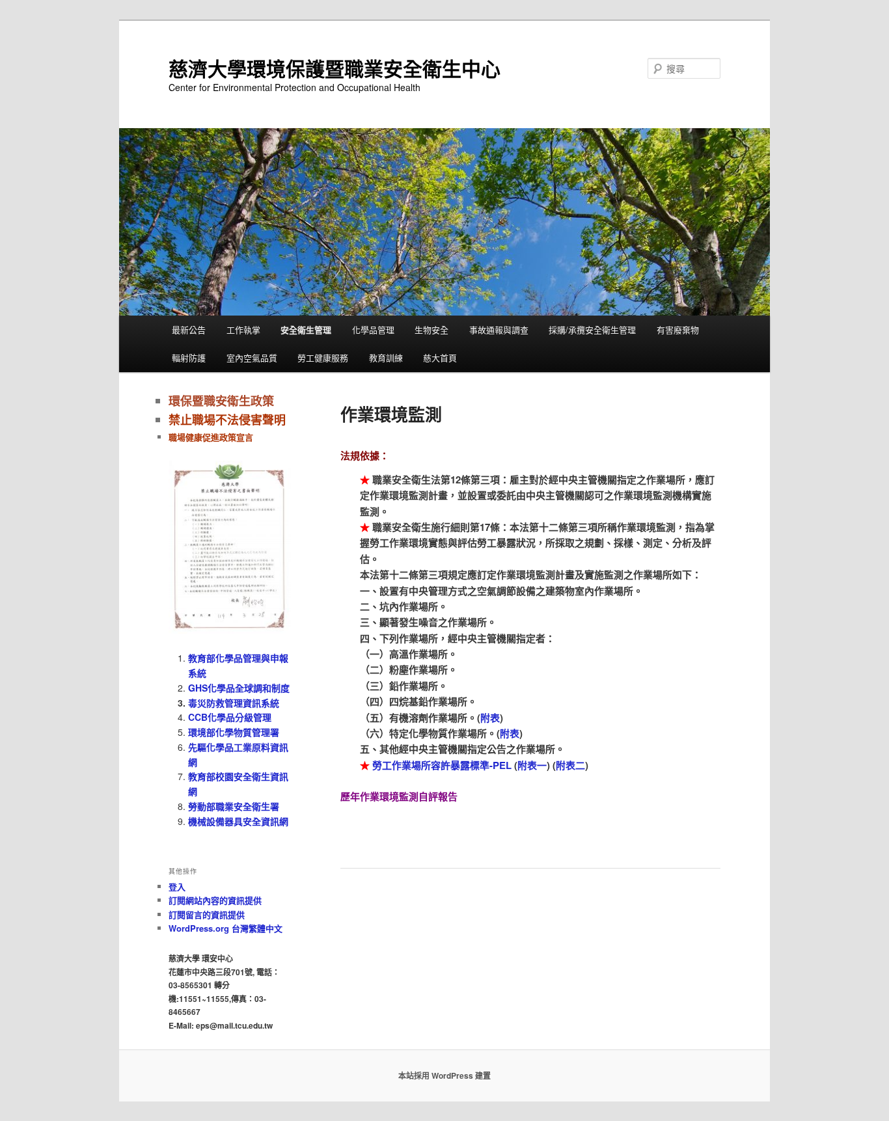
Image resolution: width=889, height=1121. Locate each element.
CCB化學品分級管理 (229, 716)
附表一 (532, 765)
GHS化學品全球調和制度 (239, 687)
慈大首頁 (440, 357)
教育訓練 (386, 357)
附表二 (570, 765)
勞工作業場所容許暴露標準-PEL (442, 765)
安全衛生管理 (305, 329)
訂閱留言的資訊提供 (207, 914)
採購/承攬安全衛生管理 (592, 329)
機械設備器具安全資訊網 (238, 821)
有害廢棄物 (678, 329)
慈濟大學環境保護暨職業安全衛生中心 (334, 68)
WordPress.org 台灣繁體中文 (225, 928)
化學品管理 (373, 329)
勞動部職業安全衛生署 (233, 806)
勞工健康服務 (322, 357)
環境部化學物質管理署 (233, 731)
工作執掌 (243, 329)
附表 (490, 717)
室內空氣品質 (251, 357)
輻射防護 (189, 357)
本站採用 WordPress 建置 (444, 1075)
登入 (177, 886)
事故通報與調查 (498, 329)
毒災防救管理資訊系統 (233, 702)
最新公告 (189, 329)
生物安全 (431, 329)
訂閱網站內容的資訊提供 (215, 900)
